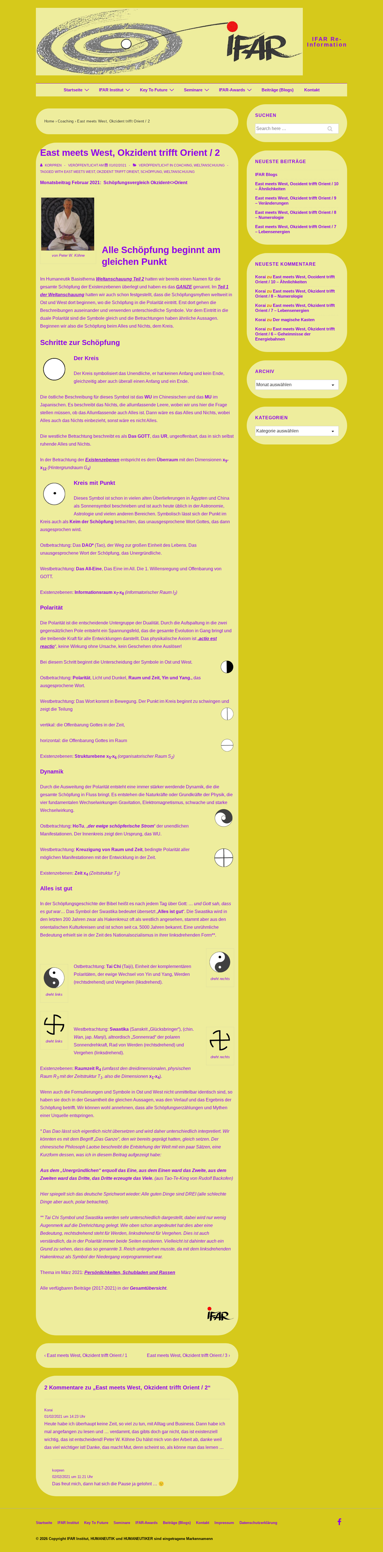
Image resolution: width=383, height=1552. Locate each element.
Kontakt (312, 89)
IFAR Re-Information (327, 42)
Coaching (183, 165)
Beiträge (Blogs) (278, 89)
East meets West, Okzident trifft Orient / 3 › (188, 1355)
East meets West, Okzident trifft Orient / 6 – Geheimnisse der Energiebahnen (295, 333)
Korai (48, 1410)
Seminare (193, 89)
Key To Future (153, 89)
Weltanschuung (209, 165)
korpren (58, 1470)
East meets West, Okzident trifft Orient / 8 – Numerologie (295, 293)
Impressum (224, 1523)
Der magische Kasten (294, 319)
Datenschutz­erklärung (258, 1523)
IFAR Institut (111, 89)
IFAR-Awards (232, 89)
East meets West (79, 172)
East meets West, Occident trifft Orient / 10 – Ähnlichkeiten (295, 279)
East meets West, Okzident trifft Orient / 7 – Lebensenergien (295, 308)
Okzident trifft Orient (118, 172)
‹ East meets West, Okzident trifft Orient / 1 (85, 1355)
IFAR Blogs (266, 174)
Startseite (73, 89)
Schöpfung (151, 172)
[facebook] (340, 1524)
